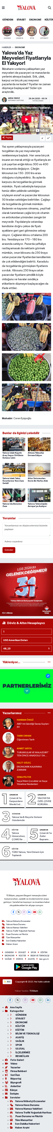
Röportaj (15, 1078)
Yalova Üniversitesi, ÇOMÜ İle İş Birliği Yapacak (18, 836)
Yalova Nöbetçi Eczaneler (18, 921)
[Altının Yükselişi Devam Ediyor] (39, 444)
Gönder (9, 550)
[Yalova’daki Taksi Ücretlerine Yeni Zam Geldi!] (14, 469)
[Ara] (49, 8)
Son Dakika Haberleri (16, 941)
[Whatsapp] (39, 912)
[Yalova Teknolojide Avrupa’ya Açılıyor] (39, 495)
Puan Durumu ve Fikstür (17, 934)
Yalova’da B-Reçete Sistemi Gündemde (27, 819)
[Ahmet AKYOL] (8, 752)
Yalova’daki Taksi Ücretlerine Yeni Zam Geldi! (13, 480)
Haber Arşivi (12, 944)
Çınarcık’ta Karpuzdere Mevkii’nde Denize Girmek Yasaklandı (16, 801)
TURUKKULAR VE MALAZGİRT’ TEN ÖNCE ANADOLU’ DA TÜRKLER (33, 754)
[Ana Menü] (3, 8)
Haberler (6, 47)
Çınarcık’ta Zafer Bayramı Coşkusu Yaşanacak (46, 836)
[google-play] (27, 967)
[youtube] (32, 1000)
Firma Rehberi (18, 1071)
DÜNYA (19, 959)
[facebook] (10, 1000)
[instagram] (25, 1000)
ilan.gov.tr (44, 959)
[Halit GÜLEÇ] (8, 766)
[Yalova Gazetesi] (26, 8)
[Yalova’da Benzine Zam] (14, 495)
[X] (18, 912)
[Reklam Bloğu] (26, 589)
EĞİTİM (15, 830)
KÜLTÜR (22, 956)
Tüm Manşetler (13, 937)
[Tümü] (49, 662)
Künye (13, 1090)
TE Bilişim (33, 991)
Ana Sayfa (16, 1007)
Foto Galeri (17, 1060)
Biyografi (15, 1082)
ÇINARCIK (13, 795)
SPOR (33, 952)
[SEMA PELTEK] (8, 780)
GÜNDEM (7, 19)
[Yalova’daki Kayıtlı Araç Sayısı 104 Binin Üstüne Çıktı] (14, 444)
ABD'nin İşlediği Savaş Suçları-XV (33, 725)
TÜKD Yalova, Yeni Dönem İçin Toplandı (28, 854)
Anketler (15, 1086)
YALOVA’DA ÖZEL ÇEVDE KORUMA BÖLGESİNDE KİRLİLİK (45, 801)
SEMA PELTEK (24, 777)
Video (13, 1063)
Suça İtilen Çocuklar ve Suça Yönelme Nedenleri (32, 782)
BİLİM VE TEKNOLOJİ (40, 956)
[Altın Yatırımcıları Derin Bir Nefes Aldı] (39, 469)
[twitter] (17, 1000)
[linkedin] (47, 1000)
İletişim (14, 1093)
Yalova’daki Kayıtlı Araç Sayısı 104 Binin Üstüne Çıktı (13, 455)
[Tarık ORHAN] (8, 738)
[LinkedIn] (29, 912)
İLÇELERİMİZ (22, 1052)
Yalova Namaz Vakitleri (17, 928)
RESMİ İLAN (22, 1056)
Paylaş (9, 137)
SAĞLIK (8, 959)
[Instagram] (23, 912)
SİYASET (21, 19)
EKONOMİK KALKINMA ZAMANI (29, 768)
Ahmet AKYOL (24, 748)
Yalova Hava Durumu (15, 924)
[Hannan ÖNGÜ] (8, 723)
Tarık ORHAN (24, 736)
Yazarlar (15, 1067)
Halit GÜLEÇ (24, 763)
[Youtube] (34, 912)
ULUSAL (20, 1048)
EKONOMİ (35, 19)
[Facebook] (13, 912)
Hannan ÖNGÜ (25, 720)
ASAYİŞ (31, 959)
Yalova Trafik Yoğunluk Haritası (20, 931)
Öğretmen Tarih (25, 739)
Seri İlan (15, 1075)
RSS (9, 982)
